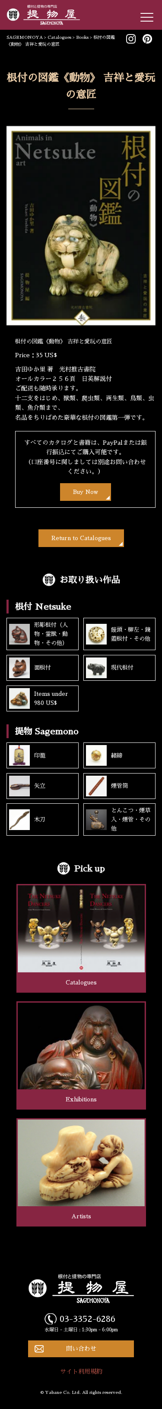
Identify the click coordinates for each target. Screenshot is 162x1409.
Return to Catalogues (81, 538)
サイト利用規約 (81, 1371)
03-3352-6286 (87, 1319)
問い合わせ (81, 1349)
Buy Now (85, 492)
